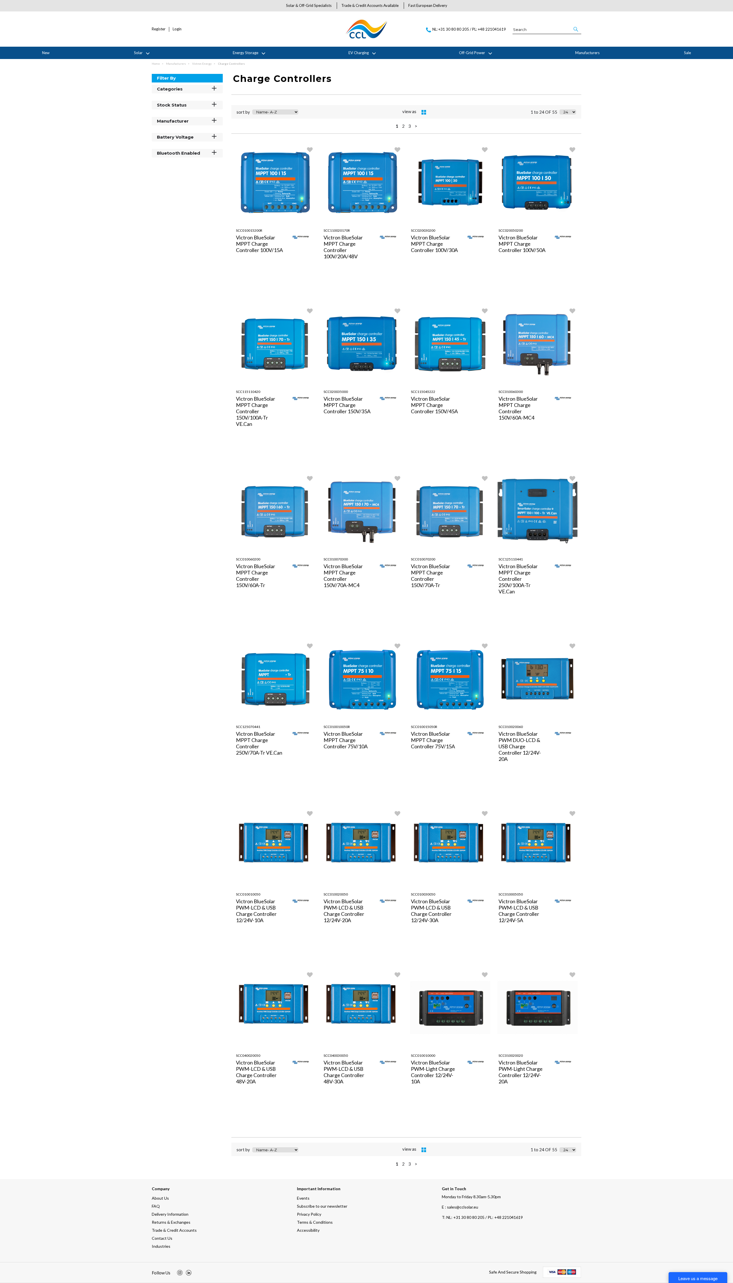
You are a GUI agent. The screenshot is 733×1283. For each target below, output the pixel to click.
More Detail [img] (254, 297)
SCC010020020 (510, 1055)
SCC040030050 (336, 1055)
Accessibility (308, 1230)
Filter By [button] (166, 78)
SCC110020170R (337, 230)
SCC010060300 (510, 391)
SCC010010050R (337, 727)
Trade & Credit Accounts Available (370, 5)
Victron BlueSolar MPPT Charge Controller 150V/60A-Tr (255, 575)
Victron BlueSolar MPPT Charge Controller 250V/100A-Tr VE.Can (518, 579)
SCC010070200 (423, 559)
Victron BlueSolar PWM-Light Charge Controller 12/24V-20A (520, 1072)
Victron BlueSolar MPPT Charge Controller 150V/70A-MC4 (343, 575)
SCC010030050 (423, 894)
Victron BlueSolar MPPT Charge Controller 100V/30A (434, 243)
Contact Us (162, 1238)
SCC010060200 (248, 559)
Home (156, 63)
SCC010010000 (423, 1055)
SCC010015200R (249, 230)
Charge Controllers (231, 63)
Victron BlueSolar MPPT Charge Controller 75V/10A (346, 740)
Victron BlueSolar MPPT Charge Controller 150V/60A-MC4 (518, 408)
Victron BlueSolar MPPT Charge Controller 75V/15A (433, 740)
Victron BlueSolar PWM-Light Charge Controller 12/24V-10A (433, 1072)
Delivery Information (170, 1214)
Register (158, 29)
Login (177, 29)
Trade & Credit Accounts (174, 1230)
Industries (161, 1246)
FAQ (156, 1206)
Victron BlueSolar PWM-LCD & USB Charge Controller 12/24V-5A (518, 910)
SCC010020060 (510, 727)
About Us (160, 1198)
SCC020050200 (510, 230)
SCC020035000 (336, 391)
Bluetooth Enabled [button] (178, 153)
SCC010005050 (510, 894)
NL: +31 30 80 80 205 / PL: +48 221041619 (482, 1217)
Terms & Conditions (315, 1222)
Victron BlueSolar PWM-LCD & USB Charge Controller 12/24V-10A (256, 910)
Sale (687, 52)
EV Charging (358, 52)
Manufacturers (587, 52)
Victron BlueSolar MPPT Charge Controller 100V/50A (521, 243)
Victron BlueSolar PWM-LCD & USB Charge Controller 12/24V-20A (344, 910)
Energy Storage (245, 52)
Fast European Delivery (427, 5)
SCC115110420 (248, 391)
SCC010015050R (424, 727)
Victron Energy (202, 63)
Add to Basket (296, 297)
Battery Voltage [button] (175, 137)
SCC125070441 (248, 727)
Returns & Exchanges (171, 1222)
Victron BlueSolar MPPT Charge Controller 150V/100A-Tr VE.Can (255, 411)
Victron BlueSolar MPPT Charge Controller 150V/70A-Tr (430, 575)
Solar (138, 52)
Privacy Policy (309, 1214)
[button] (576, 29)
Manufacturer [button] (173, 121)
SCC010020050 (336, 894)
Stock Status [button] (172, 105)
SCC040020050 (248, 1055)
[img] (180, 1273)
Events (303, 1198)
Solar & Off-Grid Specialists (309, 5)
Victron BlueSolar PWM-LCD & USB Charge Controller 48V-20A (256, 1072)
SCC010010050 (248, 894)
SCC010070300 (336, 559)
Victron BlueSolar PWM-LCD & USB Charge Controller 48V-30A (344, 1072)
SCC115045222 (423, 391)
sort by (243, 112)
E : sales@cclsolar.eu (460, 1207)
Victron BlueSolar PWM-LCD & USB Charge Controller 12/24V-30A (431, 910)
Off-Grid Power (472, 52)
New (46, 52)
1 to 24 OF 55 (544, 112)
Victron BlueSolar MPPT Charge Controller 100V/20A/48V (343, 246)
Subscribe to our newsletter (322, 1206)
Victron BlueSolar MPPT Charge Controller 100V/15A (259, 243)
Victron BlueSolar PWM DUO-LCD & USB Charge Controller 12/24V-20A (519, 746)
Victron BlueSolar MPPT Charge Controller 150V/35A (347, 404)
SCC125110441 (510, 559)
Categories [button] (170, 89)
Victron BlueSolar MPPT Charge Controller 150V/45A (434, 404)
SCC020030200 (423, 230)
